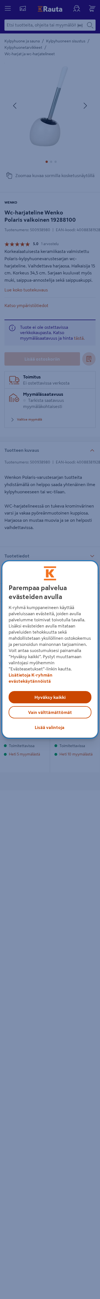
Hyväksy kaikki (50, 697)
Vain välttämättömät (50, 712)
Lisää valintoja (49, 727)
